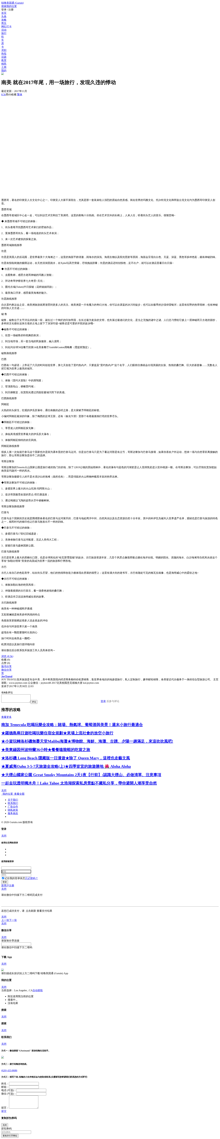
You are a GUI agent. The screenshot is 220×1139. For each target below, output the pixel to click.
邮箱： (5, 1087)
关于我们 (13, 799)
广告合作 (13, 806)
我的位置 (7, 793)
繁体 (19, 94)
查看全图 (18, 793)
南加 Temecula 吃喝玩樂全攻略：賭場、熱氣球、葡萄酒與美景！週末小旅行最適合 (72, 725)
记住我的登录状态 (15, 878)
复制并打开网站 (10, 1135)
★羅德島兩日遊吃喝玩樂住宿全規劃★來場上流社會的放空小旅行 (57, 733)
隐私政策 (13, 810)
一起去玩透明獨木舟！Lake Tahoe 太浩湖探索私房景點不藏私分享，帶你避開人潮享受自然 (79, 783)
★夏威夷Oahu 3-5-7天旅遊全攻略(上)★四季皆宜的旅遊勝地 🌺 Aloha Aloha (66, 766)
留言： (5, 1107)
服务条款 (13, 813)
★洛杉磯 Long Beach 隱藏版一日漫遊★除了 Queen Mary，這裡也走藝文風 (65, 758)
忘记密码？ (31, 878)
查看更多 (6, 717)
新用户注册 (7, 885)
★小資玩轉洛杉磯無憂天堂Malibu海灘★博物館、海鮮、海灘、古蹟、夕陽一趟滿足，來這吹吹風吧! (87, 741)
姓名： (5, 1083)
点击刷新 (31, 910)
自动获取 (38, 990)
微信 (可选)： (8, 1093)
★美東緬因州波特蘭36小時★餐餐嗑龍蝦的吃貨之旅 (45, 750)
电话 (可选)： (8, 1090)
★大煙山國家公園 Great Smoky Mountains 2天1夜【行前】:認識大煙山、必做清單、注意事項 (81, 775)
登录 (103, 701)
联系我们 (13, 803)
